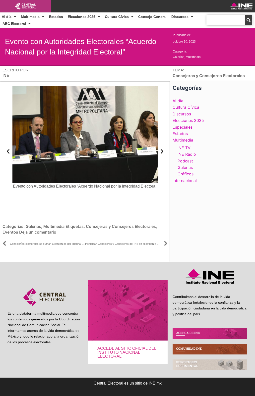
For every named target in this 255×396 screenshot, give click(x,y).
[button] (8, 151)
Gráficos (185, 173)
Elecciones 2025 (81, 17)
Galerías (178, 57)
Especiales (182, 127)
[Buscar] (248, 20)
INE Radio (187, 154)
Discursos (180, 17)
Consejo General (152, 17)
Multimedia (30, 17)
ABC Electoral (14, 24)
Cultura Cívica (117, 17)
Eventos (10, 232)
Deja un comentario (37, 232)
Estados (56, 17)
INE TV (184, 147)
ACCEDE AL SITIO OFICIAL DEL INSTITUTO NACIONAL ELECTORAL (126, 352)
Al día (6, 17)
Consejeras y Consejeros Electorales (121, 226)
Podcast (185, 160)
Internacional (185, 180)
